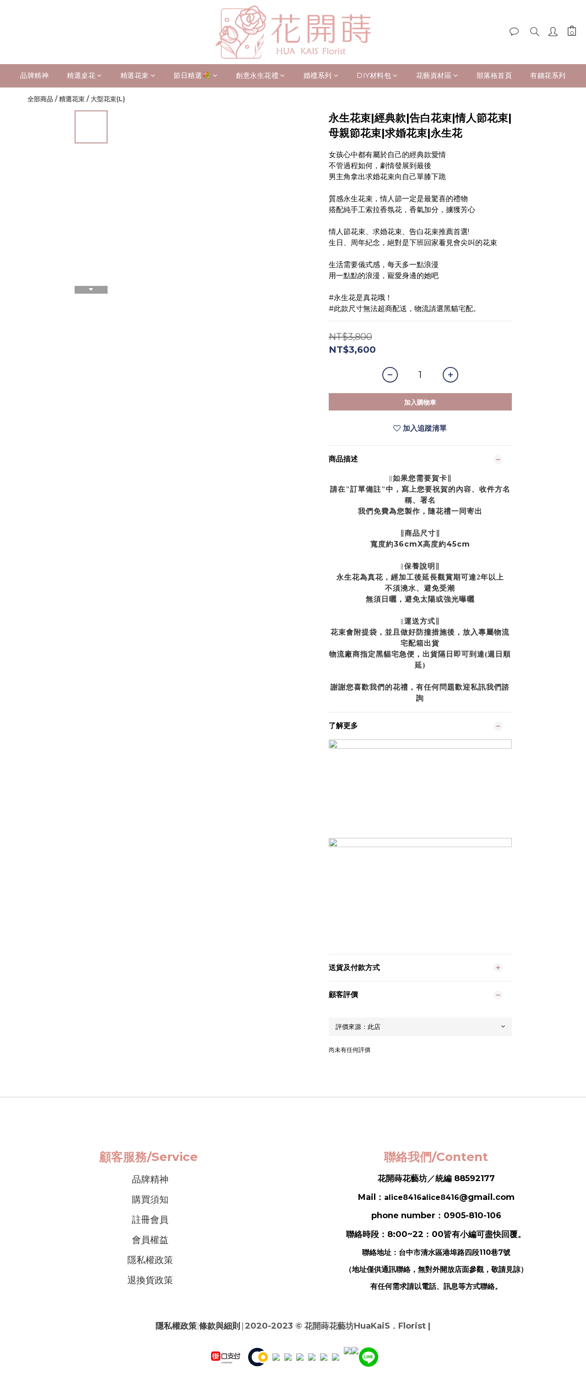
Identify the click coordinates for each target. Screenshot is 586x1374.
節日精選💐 (192, 75)
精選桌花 (81, 75)
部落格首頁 (494, 75)
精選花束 (134, 75)
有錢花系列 (548, 75)
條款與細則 (219, 1326)
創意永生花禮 (257, 75)
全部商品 (40, 99)
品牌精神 (34, 75)
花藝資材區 (434, 75)
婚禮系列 (318, 75)
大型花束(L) (108, 99)
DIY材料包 (374, 75)
